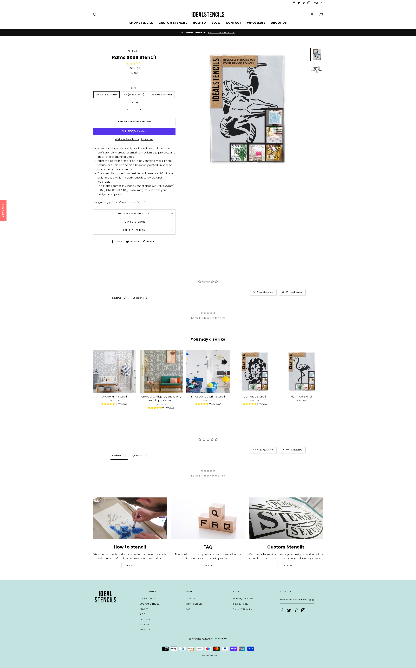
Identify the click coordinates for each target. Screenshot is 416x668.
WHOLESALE (256, 23)
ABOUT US (279, 23)
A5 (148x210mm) (134, 94)
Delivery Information (134, 213)
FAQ (188, 609)
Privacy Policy (240, 603)
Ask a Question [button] (265, 292)
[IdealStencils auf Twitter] (289, 610)
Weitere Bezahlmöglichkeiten (134, 139)
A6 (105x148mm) (161, 94)
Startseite (133, 51)
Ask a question (134, 230)
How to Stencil (134, 221)
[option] (208, 32)
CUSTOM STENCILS (173, 23)
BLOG (216, 23)
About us (191, 598)
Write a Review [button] (294, 292)
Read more (207, 565)
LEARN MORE (130, 565)
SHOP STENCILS (141, 23)
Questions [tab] (138, 297)
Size (134, 88)
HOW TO (199, 23)
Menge (134, 102)
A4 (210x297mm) (106, 94)
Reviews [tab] (116, 297)
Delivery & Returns (243, 598)
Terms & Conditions (244, 609)
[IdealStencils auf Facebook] (282, 610)
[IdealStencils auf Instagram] (303, 610)
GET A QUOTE (286, 565)
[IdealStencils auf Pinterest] (296, 610)
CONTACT (233, 23)
